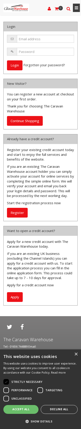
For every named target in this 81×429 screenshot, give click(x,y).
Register (17, 212)
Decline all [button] (59, 409)
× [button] (76, 354)
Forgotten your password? (44, 65)
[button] (40, 421)
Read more (58, 372)
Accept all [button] (20, 409)
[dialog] (40, 389)
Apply (15, 297)
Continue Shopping (25, 121)
